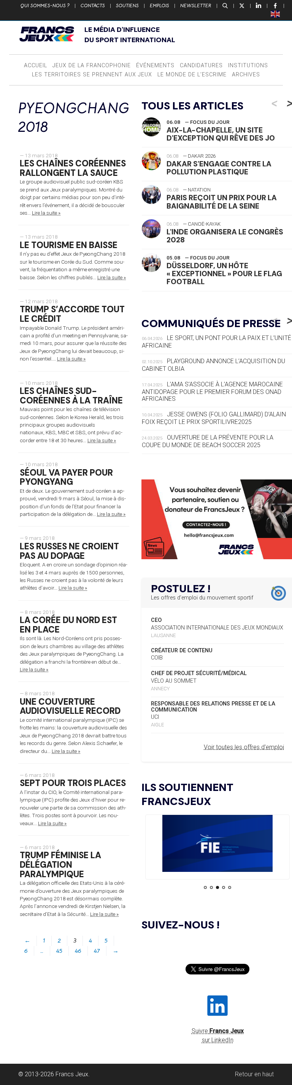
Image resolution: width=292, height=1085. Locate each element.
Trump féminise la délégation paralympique (60, 864)
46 (78, 951)
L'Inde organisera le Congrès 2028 (225, 236)
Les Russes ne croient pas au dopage (69, 551)
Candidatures (201, 65)
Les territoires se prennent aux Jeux (92, 74)
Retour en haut (254, 1074)
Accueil (35, 65)
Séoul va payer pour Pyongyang (66, 477)
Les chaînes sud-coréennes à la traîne (71, 396)
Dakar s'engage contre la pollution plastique (219, 168)
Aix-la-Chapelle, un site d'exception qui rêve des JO (221, 134)
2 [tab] (211, 887)
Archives (246, 74)
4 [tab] (223, 887)
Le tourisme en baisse (68, 245)
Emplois (159, 6)
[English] (275, 14)
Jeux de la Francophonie (91, 65)
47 (97, 951)
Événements (155, 65)
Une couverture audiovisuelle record (70, 706)
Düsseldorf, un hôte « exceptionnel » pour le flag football (224, 273)
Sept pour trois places (73, 783)
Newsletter (195, 6)
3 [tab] (217, 887)
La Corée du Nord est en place (68, 625)
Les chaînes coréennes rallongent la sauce (73, 168)
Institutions (248, 65)
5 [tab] (229, 887)
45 (59, 951)
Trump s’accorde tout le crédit (72, 314)
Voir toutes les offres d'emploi (244, 747)
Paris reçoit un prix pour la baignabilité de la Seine (222, 201)
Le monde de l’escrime (192, 74)
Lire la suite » (46, 213)
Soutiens (127, 6)
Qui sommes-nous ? (45, 6)
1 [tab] (205, 887)
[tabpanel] (217, 845)
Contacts (93, 6)
